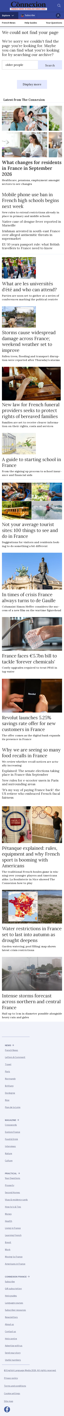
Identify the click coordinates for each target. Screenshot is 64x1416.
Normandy (10, 1078)
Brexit (8, 1242)
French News (8, 22)
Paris (7, 1071)
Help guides (11, 1295)
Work (7, 1249)
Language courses (14, 1303)
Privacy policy (11, 1378)
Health (8, 1221)
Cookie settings (12, 1393)
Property (9, 1185)
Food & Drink (11, 1139)
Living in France (13, 1228)
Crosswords (11, 1125)
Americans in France (15, 1264)
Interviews (10, 1146)
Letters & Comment (15, 1057)
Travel (8, 1064)
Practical (11, 1173)
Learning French (13, 1235)
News (8, 1045)
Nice (7, 1100)
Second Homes (12, 1192)
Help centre (11, 1338)
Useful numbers (13, 1360)
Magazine (10, 1120)
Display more (32, 84)
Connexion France (16, 1277)
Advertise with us (13, 1345)
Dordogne (10, 1093)
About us (9, 1324)
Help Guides (31, 22)
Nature (8, 1153)
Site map (8, 1401)
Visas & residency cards (16, 1199)
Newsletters (11, 1317)
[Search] (59, 6)
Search (50, 65)
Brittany (9, 1086)
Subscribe (30, 15)
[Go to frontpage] (30, 6)
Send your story (13, 1352)
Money (8, 1214)
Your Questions (54, 22)
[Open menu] (9, 15)
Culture (9, 1160)
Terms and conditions (15, 1386)
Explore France (12, 1132)
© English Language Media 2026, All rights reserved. (30, 1370)
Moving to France (13, 1256)
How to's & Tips (13, 1206)
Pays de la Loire (12, 1107)
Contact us (10, 1331)
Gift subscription (13, 1288)
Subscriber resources (15, 1310)
